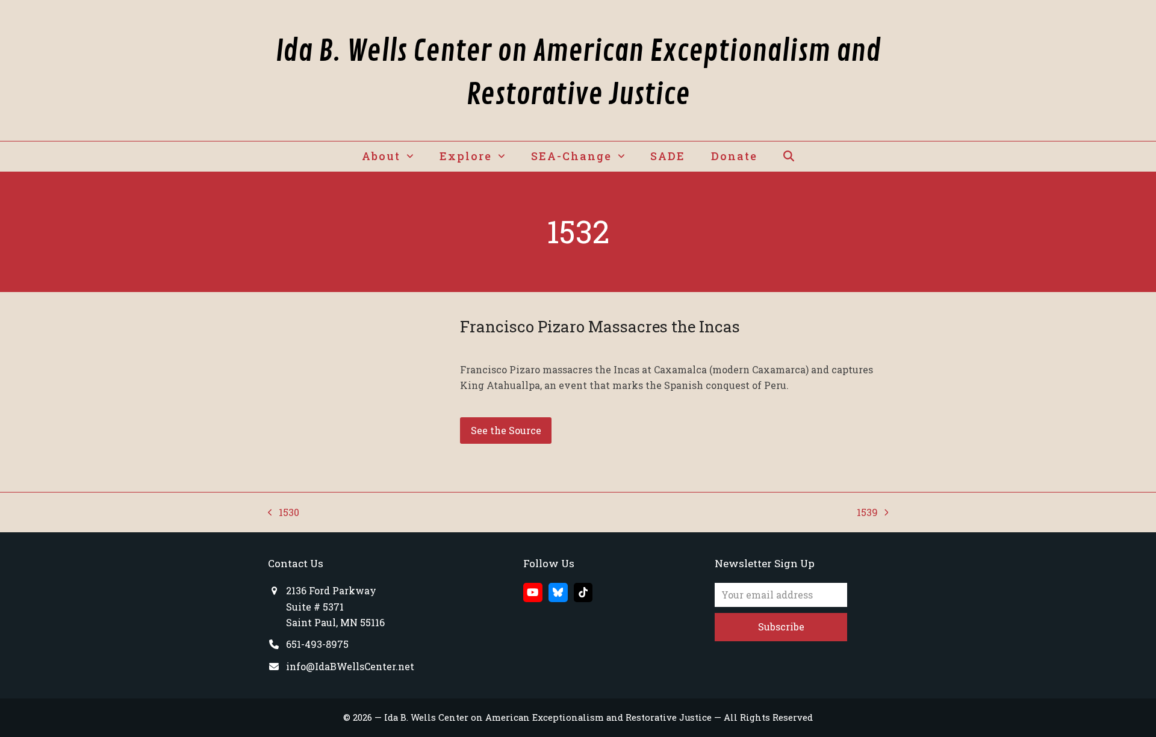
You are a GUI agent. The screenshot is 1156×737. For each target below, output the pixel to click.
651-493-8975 (317, 644)
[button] (788, 156)
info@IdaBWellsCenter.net (350, 666)
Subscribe (781, 626)
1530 (283, 513)
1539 (868, 513)
